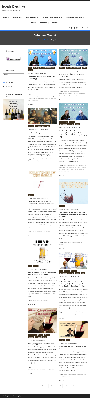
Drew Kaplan (42, 73)
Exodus (40, 335)
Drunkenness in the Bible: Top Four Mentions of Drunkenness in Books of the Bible (73, 215)
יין (54, 369)
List (43, 232)
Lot (39, 159)
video (29, 100)
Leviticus (31, 337)
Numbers (38, 337)
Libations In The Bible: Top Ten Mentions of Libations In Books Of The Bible (41, 204)
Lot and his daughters (47, 159)
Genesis (62, 67)
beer (34, 94)
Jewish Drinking (13, 6)
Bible (48, 94)
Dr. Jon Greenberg (77, 312)
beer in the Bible (41, 94)
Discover (30, 104)
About (5, 17)
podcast (71, 167)
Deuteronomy (63, 122)
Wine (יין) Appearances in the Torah (41, 344)
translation (52, 98)
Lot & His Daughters (36, 133)
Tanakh (35, 67)
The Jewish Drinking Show (51, 17)
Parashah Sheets (32, 17)
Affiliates (54, 23)
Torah (47, 369)
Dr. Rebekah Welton (73, 91)
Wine (83, 273)
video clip (35, 100)
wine (82, 314)
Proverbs (78, 167)
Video (30, 70)
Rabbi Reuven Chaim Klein (75, 374)
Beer (30, 67)
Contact (43, 23)
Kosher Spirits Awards (74, 17)
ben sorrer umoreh (69, 165)
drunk (69, 242)
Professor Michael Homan (45, 96)
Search (84, 28)
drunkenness (63, 94)
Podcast (72, 122)
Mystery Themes (25, 396)
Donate (33, 23)
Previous (44, 386)
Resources (17, 17)
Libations (39, 232)
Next (72, 386)
